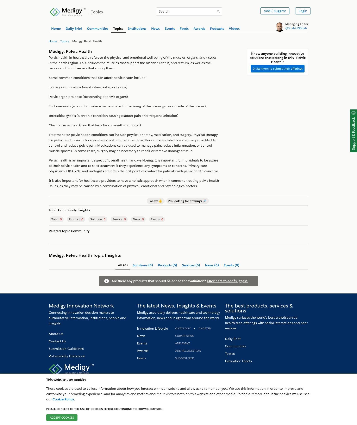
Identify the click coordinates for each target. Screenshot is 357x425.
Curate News (184, 336)
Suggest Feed (184, 358)
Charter (205, 328)
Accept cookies (62, 417)
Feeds (141, 358)
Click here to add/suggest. (227, 281)
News (141, 336)
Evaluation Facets (238, 361)
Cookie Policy (63, 399)
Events (142, 343)
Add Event (182, 343)
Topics (230, 353)
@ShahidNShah (296, 28)
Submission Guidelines (66, 349)
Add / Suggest (275, 11)
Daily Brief (232, 339)
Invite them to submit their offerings (278, 68)
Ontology (182, 328)
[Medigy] (68, 12)
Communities (235, 346)
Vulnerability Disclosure (67, 356)
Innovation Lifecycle (152, 328)
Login (303, 11)
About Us (56, 334)
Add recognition (188, 351)
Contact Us (57, 341)
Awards (142, 351)
